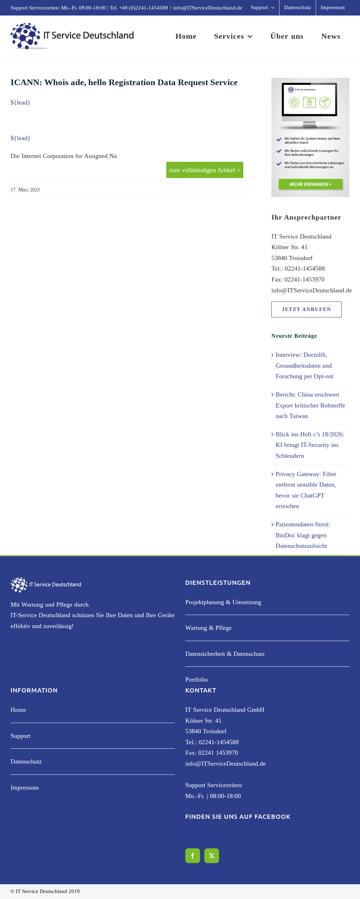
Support (21, 735)
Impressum (25, 787)
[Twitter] (211, 855)
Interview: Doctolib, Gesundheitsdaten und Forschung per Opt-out (305, 365)
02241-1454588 (219, 742)
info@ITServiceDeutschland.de (207, 8)
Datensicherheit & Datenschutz (225, 653)
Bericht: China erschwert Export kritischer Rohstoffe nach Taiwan (310, 405)
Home (18, 709)
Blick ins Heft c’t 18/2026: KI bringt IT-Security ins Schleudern (310, 445)
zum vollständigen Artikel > (204, 169)
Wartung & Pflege (208, 627)
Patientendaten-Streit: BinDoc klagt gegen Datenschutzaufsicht (303, 535)
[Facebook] (192, 855)
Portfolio (196, 679)
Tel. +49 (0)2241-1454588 (139, 8)
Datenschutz (26, 761)
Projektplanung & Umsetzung (223, 602)
